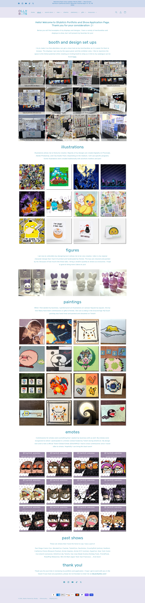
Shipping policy (53, 598)
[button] (40, 12)
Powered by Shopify (32, 598)
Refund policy (43, 598)
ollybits (25, 598)
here (74, 57)
